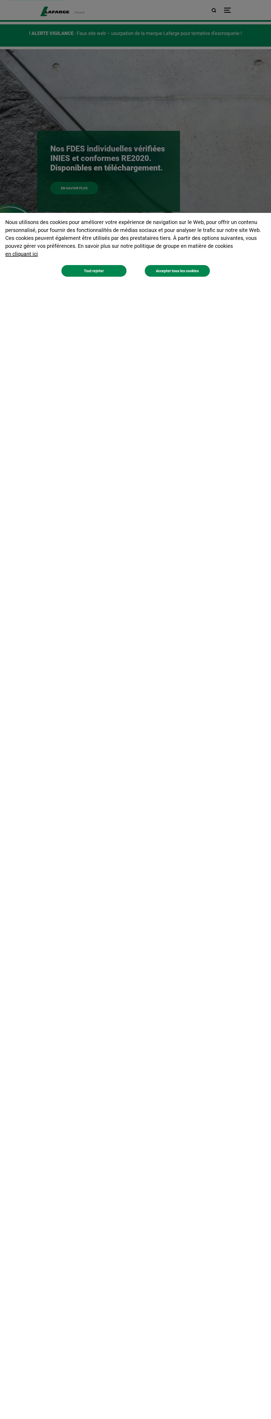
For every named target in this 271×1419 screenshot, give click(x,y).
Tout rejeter (94, 271)
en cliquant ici (21, 254)
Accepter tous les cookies (177, 271)
